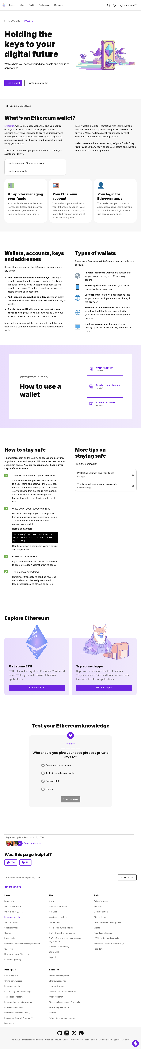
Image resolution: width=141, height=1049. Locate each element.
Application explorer (58, 917)
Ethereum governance (59, 1007)
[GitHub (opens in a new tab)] (59, 1033)
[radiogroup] (70, 777)
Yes (13, 862)
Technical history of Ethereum (62, 991)
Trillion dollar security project (62, 1018)
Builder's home (101, 901)
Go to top (129, 877)
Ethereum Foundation (14, 1007)
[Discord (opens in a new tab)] (81, 1033)
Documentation (101, 912)
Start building (100, 917)
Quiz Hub (8, 949)
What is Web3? (11, 922)
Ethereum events (12, 986)
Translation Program (13, 997)
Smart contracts (11, 928)
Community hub (11, 975)
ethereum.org (12, 21)
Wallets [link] (28, 21)
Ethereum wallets (12, 917)
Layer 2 (52, 957)
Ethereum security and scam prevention (22, 943)
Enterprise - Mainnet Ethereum (109, 943)
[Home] (3, 5)
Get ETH (53, 912)
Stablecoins (54, 922)
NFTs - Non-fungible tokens (61, 928)
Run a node (9, 938)
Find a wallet (13, 83)
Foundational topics (103, 933)
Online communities (13, 981)
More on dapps (104, 687)
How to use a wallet (37, 83)
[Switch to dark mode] (114, 5)
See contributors (32, 843)
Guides (52, 901)
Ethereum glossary (12, 959)
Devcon (9, 1023)
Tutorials (98, 906)
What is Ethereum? (12, 906)
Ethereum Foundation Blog (17, 1012)
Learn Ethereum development (107, 922)
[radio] (70, 765)
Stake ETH (54, 952)
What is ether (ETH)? (13, 912)
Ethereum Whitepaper (59, 975)
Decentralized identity (59, 946)
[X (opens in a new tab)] (74, 1033)
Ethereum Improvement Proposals (64, 1002)
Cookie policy (105, 1040)
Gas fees (8, 933)
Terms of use (91, 1040)
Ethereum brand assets (32, 1040)
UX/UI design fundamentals (106, 938)
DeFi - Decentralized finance (62, 933)
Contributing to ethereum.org (17, 991)
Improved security (57, 986)
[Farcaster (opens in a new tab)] (66, 1033)
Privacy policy (76, 1040)
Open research (56, 997)
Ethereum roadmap (57, 981)
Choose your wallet (58, 906)
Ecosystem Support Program (18, 1018)
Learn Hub (9, 901)
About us (16, 1040)
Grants (97, 928)
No (27, 862)
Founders (98, 949)
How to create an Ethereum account (26, 163)
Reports (52, 1012)
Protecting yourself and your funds (103, 472)
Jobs (65, 1040)
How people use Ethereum (16, 954)
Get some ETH (37, 687)
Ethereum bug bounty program (18, 1002)
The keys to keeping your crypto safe (103, 484)
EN (130, 5)
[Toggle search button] (108, 5)
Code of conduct (53, 1040)
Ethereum (9, 126)
